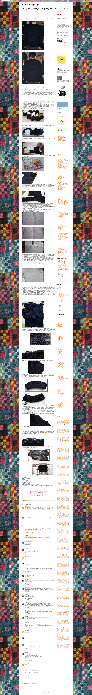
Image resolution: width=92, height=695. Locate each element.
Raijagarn (59, 389)
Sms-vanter (59, 186)
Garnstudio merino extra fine (61, 490)
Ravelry (59, 390)
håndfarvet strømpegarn (65, 515)
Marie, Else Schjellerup (61, 197)
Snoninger (61, 604)
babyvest (58, 431)
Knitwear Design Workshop (63, 538)
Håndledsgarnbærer (59, 516)
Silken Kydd (61, 597)
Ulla (25, 567)
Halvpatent (58, 499)
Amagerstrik (59, 316)
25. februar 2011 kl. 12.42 (28, 619)
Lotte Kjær (59, 381)
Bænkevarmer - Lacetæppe (62, 141)
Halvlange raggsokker (61, 210)
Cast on (67, 448)
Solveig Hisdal (66, 605)
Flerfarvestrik (58, 482)
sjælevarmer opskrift (65, 598)
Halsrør (62, 498)
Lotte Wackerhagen (66, 550)
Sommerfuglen (66, 606)
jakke (57, 522)
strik (61, 614)
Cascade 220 (59, 448)
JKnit (57, 525)
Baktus (59, 224)
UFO (67, 637)
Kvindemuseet (64, 542)
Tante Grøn (59, 401)
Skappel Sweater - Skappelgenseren (63, 135)
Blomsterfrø (58, 439)
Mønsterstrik (61, 571)
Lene (61, 546)
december (60, 290)
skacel (59, 395)
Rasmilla (59, 587)
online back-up (66, 578)
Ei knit (59, 340)
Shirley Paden (59, 596)
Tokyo (64, 632)
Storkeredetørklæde (59, 612)
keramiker (66, 533)
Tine (25, 594)
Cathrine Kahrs (60, 329)
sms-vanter (61, 603)
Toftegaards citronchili (60, 632)
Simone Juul (26, 643)
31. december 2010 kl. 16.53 (29, 538)
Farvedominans (66, 475)
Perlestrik (58, 582)
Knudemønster (61, 539)
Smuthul (65, 603)
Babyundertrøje (63, 430)
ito (57, 521)
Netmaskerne (60, 387)
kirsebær (63, 534)
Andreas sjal (67, 422)
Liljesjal (58, 547)
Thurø (66, 629)
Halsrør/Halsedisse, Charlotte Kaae (63, 160)
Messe (65, 564)
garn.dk (59, 350)
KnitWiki (59, 375)
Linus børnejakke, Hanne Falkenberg (63, 233)
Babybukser (59, 239)
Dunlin (65, 465)
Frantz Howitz (66, 484)
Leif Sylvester (66, 545)
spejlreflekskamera (65, 607)
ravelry (62, 587)
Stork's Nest (66, 611)
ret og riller (66, 588)
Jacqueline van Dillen (65, 521)
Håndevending (59, 515)
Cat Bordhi (59, 328)
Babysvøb (66, 429)
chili (65, 450)
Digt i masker (63, 457)
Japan (68, 522)
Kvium (68, 542)
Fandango (59, 342)
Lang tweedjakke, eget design (62, 268)
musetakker (59, 570)
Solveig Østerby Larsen (60, 606)
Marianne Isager (60, 382)
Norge (64, 574)
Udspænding (62, 637)
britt (25, 535)
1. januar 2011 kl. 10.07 (28, 576)
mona (25, 548)
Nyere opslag (24, 681)
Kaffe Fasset (59, 529)
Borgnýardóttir (60, 326)
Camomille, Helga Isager (61, 167)
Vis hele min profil (64, 42)
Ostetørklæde (60, 246)
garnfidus (61, 489)
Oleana (62, 578)
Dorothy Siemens (65, 460)
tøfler (59, 636)
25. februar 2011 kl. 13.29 (28, 627)
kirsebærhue (67, 534)
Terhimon (61, 627)
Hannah (26, 630)
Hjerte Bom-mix (60, 508)
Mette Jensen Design (63, 565)
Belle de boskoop (64, 433)
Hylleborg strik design (61, 362)
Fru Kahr (26, 556)
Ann (25, 616)
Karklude (64, 532)
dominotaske (66, 459)
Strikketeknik (58, 619)
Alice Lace (61, 420)
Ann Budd (59, 423)
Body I (59, 155)
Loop (58, 380)
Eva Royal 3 (61, 471)
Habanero (58, 497)
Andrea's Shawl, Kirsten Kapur (62, 166)
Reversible (58, 589)
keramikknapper (59, 534)
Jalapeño (60, 522)
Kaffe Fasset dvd (65, 529)
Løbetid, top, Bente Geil (61, 204)
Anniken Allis (66, 424)
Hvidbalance (64, 511)
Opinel (58, 579)
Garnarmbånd (63, 488)
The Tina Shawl (62, 629)
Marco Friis (58, 556)
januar (60, 310)
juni (59, 304)
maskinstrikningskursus (61, 561)
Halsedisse (58, 498)
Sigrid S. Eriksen (27, 541)
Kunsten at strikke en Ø (60, 541)
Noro (67, 574)
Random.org (67, 586)
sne (58, 604)
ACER (66, 419)
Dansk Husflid (60, 335)
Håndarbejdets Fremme (61, 363)
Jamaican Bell (64, 522)
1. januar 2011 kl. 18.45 (28, 591)
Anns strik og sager (31, 4)
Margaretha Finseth (63, 556)
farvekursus (58, 476)
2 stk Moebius (60, 229)
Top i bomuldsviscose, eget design (63, 269)
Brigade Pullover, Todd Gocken (62, 198)
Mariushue (66, 558)
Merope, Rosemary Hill (61, 169)
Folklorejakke (66, 482)
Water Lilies (59, 644)
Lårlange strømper (60, 138)
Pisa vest (62, 583)
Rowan (59, 391)
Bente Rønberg (60, 324)
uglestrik (58, 638)
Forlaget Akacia (60, 349)
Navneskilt (59, 572)
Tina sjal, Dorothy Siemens (62, 203)
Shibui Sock (66, 595)
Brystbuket (59, 219)
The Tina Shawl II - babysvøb (62, 159)
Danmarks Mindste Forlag (61, 334)
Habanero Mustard (64, 497)
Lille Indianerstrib (60, 162)
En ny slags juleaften (62, 293)
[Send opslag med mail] (31, 500)
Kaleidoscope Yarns (61, 367)
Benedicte (26, 587)
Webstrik (59, 409)
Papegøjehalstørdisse (61, 142)
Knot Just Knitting (60, 376)
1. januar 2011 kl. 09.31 (28, 571)
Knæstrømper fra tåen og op (62, 192)
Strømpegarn (58, 620)
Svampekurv (64, 622)
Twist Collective (60, 404)
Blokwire (67, 438)
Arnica (59, 322)
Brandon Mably (60, 327)
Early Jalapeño (63, 466)
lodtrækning (58, 549)
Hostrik (59, 361)
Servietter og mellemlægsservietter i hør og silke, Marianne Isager (63, 265)
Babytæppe (58, 430)
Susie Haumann (66, 621)
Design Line (63, 456)
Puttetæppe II (60, 154)
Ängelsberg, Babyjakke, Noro (62, 236)
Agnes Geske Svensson (61, 315)
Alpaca (59, 421)
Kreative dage (66, 539)
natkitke (68, 571)
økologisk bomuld (60, 651)
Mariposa (62, 558)
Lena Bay (58, 546)
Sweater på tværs (59, 624)
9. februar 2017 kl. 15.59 (28, 649)
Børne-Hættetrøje (60, 189)
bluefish (64, 440)
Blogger (47, 692)
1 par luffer (59, 250)
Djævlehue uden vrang (65, 458)
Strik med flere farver (66, 614)
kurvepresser (59, 542)
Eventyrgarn (59, 341)
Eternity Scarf (60, 188)
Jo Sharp (59, 364)
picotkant (66, 582)
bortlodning (64, 441)
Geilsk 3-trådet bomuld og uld (65, 492)
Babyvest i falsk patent (61, 152)
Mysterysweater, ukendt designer (62, 263)
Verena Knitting (60, 406)
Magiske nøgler (60, 553)
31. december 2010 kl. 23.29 (29, 564)
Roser (61, 590)
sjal (68, 597)
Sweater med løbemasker (64, 623)
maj (59, 305)
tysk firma (24, 139)
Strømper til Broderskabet (61, 137)
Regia (61, 588)
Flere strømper (60, 254)
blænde (67, 440)
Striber (59, 614)
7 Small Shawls (62, 419)
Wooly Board (59, 646)
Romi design (66, 589)
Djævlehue (59, 147)
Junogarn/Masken (60, 365)
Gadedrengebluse (60, 161)
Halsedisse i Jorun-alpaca (62, 187)
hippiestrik (63, 506)
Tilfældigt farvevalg (60, 630)
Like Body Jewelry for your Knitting (63, 378)
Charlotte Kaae (67, 449)
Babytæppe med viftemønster (62, 140)
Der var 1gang (59, 456)
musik (63, 570)
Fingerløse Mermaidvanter (62, 249)
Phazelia (59, 388)
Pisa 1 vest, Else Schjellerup (62, 200)
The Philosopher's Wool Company (63, 402)
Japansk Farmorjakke (60, 523)
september (60, 300)
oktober (60, 299)
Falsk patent (66, 472)
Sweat (59, 623)
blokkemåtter (58, 438)
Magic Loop (62, 552)
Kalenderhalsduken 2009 (60, 531)
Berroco (59, 325)
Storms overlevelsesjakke (66, 613)
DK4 (57, 459)
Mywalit (58, 571)
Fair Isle (62, 472)
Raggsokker (63, 586)
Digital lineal (58, 457)
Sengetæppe (58, 595)
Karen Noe (59, 368)
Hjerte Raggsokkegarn (65, 508)
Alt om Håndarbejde (65, 421)
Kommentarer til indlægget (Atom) (31, 683)
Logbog (62, 549)
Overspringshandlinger (60, 580)
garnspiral (67, 489)
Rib (61, 589)
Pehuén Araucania (66, 581)
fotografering (66, 483)
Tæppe (68, 635)
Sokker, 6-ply (60, 139)
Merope (62, 564)
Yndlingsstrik (66, 646)
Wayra (63, 644)
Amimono (58, 422)
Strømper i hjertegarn (61, 252)
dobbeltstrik (61, 459)
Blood (62, 439)
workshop (63, 646)
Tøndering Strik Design (64, 636)
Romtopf (58, 590)
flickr (58, 348)
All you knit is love (66, 420)
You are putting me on (60, 647)
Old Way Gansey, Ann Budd (62, 168)
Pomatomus (66, 583)
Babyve (67, 430)
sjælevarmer (59, 598)
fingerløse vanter (62, 480)
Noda (58, 574)
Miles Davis (66, 566)
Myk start (66, 570)
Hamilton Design (60, 355)
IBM (66, 517)
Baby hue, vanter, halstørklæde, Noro (63, 237)
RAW (65, 587)
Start (38, 681)
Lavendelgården (60, 377)
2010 (59, 289)
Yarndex (59, 414)
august (60, 301)
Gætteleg (62, 496)
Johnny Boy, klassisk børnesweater (63, 183)
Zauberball (66, 647)
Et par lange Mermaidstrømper (62, 253)
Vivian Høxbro (60, 407)
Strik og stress (60, 615)
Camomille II (60, 165)
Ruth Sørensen (60, 392)
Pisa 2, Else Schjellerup (61, 199)
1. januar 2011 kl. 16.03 (28, 584)
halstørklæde (66, 498)
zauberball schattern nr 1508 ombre (62, 648)
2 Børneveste (60, 174)
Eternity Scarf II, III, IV (61, 177)
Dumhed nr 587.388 (60, 465)
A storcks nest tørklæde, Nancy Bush (63, 213)
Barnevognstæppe (61, 432)
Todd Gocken (61, 631)
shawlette (63, 595)
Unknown (26, 663)
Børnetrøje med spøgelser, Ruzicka (63, 202)
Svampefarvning (60, 622)
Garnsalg (59, 352)
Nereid (58, 573)
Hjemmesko (67, 507)
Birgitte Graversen (27, 574)
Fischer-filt (59, 347)
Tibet (68, 629)
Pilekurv (58, 583)
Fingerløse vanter (60, 215)
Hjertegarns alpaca (60, 509)
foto (62, 483)
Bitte (61, 436)
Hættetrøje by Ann (60, 513)
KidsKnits (59, 369)
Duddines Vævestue (61, 338)
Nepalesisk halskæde (65, 572)
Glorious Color (60, 354)
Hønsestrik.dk (65, 514)
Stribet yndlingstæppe (61, 136)
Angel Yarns (59, 320)
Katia (62, 533)
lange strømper (61, 545)
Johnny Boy (61, 525)
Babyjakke (59, 240)
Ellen (25, 602)
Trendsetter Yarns (60, 403)
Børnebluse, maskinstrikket (62, 201)
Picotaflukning (62, 582)
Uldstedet (65, 638)
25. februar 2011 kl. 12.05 (28, 613)
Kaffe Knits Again (59, 530)
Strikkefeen (59, 400)
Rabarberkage (59, 586)
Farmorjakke (63, 474)
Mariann (68, 556)
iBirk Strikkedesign (62, 517)
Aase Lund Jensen (64, 652)
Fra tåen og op (62, 484)
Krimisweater (62, 540)
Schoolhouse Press (61, 393)
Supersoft (62, 621)
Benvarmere (60, 178)
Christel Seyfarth (65, 451)
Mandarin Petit (66, 553)
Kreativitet (58, 540)
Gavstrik (59, 353)
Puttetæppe (59, 241)
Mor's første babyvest (61, 143)
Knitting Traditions (59, 537)
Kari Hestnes (59, 532)
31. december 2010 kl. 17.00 (29, 553)
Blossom (61, 440)
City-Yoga (68, 452)
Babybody (58, 427)
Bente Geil (59, 323)
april (59, 306)
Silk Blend (63, 596)
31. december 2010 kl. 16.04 (29, 513)
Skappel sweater (64, 599)
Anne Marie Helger (65, 423)
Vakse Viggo (60, 190)
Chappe (63, 449)
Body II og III (59, 153)
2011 (59, 288)
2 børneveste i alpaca (61, 218)
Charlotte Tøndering (60, 450)
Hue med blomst (60, 216)
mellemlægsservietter (65, 563)
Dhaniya (67, 456)
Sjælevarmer (60, 211)
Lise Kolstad (66, 548)
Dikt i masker (67, 457)
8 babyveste (59, 238)
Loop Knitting (61, 550)
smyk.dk (68, 603)
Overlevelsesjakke (65, 579)
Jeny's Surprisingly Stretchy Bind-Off (62, 524)
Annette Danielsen (60, 321)
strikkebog (66, 615)
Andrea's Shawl (63, 422)
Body (58, 441)
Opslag (59, 114)
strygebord (62, 619)
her (22, 187)
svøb (68, 622)
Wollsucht (62, 645)
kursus (68, 541)
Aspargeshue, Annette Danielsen (63, 226)
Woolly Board (66, 645)
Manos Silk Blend (65, 555)
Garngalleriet (60, 351)
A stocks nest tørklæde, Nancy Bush (63, 214)
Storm (65, 612)
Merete (26, 561)
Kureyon (65, 541)
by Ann (65, 444)
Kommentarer (60, 115)
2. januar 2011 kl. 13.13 (28, 599)
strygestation (66, 619)
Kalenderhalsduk (65, 530)
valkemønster (64, 640)
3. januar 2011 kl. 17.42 (28, 607)
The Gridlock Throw (66, 627)
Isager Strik (64, 520)
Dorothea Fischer (59, 460)
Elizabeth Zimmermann (66, 468)
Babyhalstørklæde (59, 428)
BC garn (66, 432)
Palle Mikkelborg (66, 580)
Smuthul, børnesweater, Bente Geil (63, 205)
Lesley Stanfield (66, 546)
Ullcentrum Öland (62, 639)
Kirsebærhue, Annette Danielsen (62, 225)
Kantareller (66, 531)
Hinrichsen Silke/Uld (60, 505)
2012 (59, 287)
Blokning (63, 438)
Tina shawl (66, 630)
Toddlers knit (66, 631)
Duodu (59, 339)
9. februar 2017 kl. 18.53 (28, 660)
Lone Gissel (66, 549)
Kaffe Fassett (60, 366)
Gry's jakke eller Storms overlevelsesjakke (61, 148)
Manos (58, 554)
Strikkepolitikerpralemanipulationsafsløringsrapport (64, 296)
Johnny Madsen (66, 525)
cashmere (63, 448)
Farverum (65, 476)
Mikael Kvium (61, 566)
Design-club (59, 336)
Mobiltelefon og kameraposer (62, 212)
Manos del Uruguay (63, 554)
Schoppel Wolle (60, 394)
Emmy (26, 579)
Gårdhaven (66, 496)
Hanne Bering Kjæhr (63, 500)
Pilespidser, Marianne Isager (62, 262)
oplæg (61, 579)
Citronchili (64, 452)
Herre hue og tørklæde (61, 175)
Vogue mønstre (60, 408)
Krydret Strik (66, 540)
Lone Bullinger (60, 379)
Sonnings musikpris (59, 607)
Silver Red (65, 597)
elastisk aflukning (63, 467)
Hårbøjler (65, 516)
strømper (62, 620)
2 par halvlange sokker (61, 217)
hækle (61, 512)
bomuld (61, 441)
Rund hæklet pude (60, 227)
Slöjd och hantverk (60, 396)
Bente (44, 102)
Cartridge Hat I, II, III (61, 176)
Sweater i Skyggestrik (61, 255)
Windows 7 (58, 645)
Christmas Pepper (59, 452)
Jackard (60, 521)
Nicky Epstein (66, 573)
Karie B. (26, 506)
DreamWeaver (60, 337)
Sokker (62, 605)
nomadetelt (61, 574)
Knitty (59, 374)
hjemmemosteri (63, 507)
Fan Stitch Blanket (59, 473)
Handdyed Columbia (63, 499)
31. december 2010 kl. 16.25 (29, 532)
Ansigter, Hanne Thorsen (61, 261)
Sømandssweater (60, 191)
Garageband (58, 488)
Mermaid (58, 564)
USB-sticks (66, 639)
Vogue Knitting (67, 643)
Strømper (59, 228)
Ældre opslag (53, 681)
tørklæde (58, 637)
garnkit (64, 489)
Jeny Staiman (66, 523)
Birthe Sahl (58, 436)
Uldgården (59, 405)
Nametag (65, 571)
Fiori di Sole (66, 481)
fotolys (58, 484)
